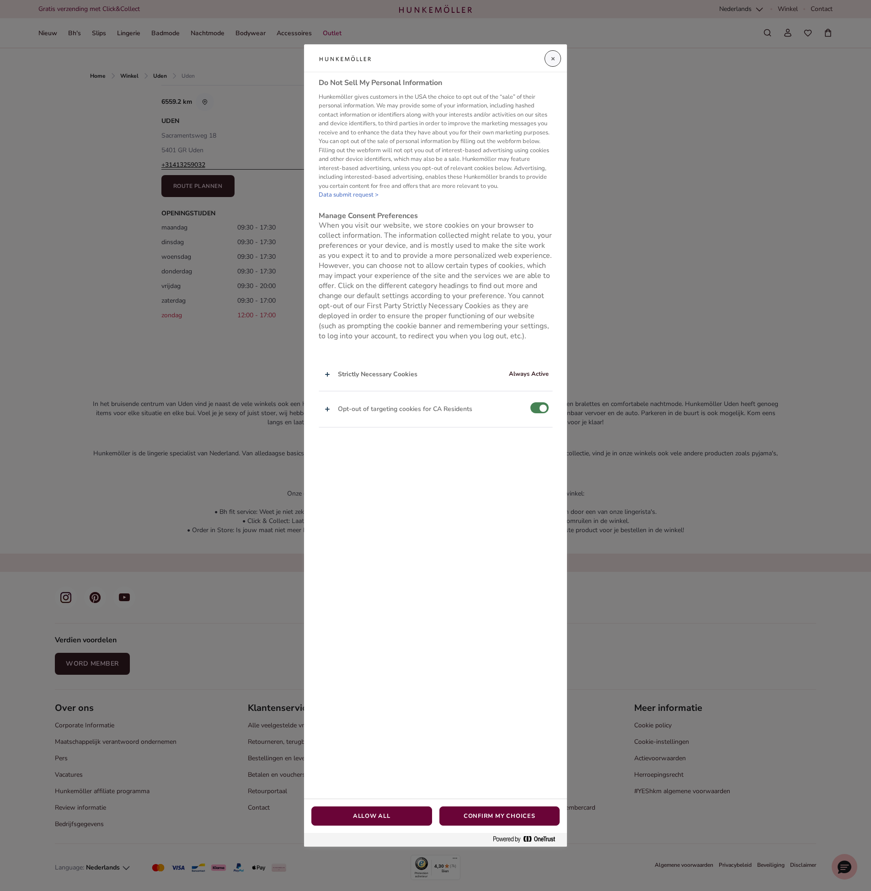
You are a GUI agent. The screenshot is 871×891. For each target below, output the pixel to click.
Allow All (371, 816)
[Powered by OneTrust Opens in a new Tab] (527, 839)
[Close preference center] (552, 58)
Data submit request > (349, 195)
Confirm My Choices (499, 816)
